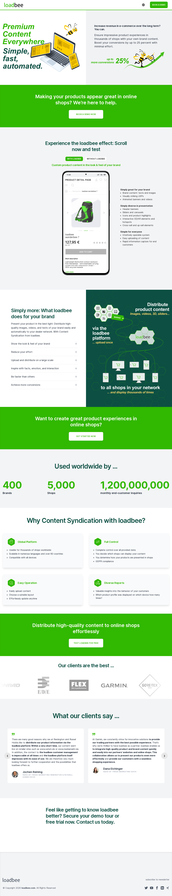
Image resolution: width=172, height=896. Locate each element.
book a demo (158, 5)
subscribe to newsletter (157, 879)
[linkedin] (162, 888)
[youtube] (151, 888)
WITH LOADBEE (74, 159)
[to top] (88, 888)
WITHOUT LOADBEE (96, 159)
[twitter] (146, 888)
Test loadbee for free (86, 643)
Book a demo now (86, 114)
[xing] (167, 888)
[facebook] (157, 888)
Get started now (86, 436)
